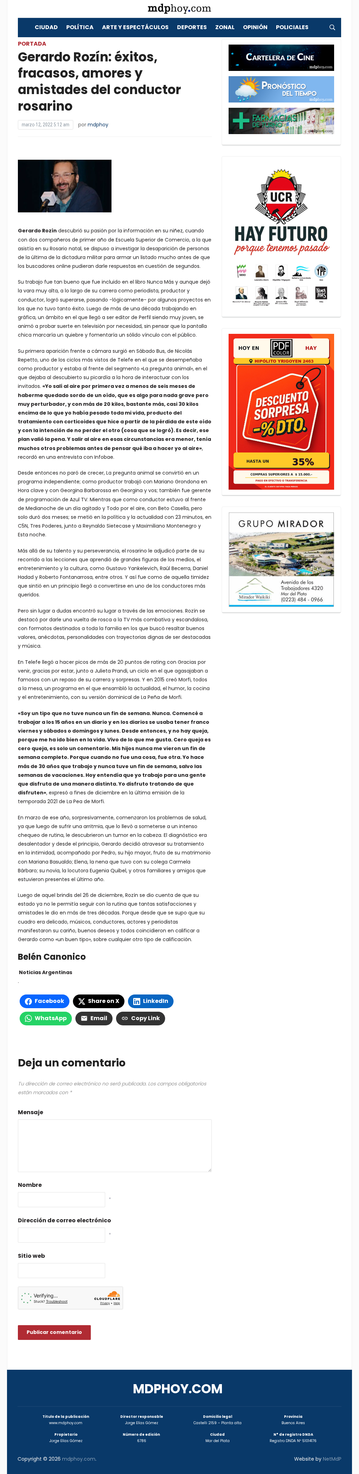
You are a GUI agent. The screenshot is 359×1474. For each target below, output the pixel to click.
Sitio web (31, 1256)
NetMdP (332, 1458)
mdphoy (98, 124)
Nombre (30, 1185)
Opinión (255, 27)
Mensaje (30, 1112)
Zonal (225, 27)
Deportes (192, 27)
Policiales (292, 27)
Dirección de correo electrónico (64, 1220)
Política (80, 27)
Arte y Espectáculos (135, 27)
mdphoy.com (178, 1389)
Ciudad (46, 27)
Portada (32, 44)
